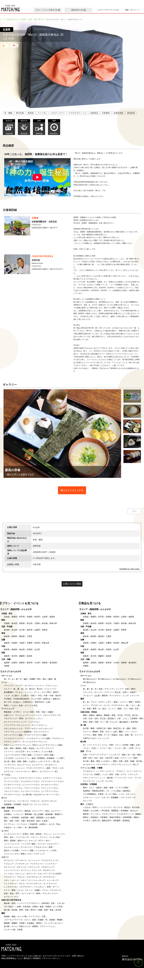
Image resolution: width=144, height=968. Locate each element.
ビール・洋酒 (107, 745)
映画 (6, 837)
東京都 (44, 623)
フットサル (8, 874)
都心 (44, 679)
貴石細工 (111, 718)
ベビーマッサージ (22, 771)
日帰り (33, 696)
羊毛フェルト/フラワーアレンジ (17, 745)
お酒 (48, 702)
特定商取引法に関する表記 (129, 569)
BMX (38, 893)
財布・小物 (114, 774)
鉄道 (20, 705)
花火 (11, 837)
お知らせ (37, 956)
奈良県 (37, 643)
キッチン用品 (110, 794)
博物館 (59, 920)
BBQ (6, 841)
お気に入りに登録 (72, 584)
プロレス (20, 877)
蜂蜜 (92, 728)
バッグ (104, 774)
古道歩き (7, 827)
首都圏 (32, 679)
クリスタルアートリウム (14, 738)
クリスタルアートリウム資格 (38, 738)
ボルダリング (48, 870)
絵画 (116, 758)
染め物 (14, 910)
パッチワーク (9, 765)
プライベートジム (47, 926)
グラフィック (125, 758)
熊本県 (29, 663)
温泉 (38, 821)
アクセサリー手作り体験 (43, 755)
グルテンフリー (58, 113)
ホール (14, 926)
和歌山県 (45, 643)
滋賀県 (6, 643)
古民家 (19, 930)
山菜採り (43, 824)
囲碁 (25, 761)
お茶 (138, 745)
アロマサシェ (57, 738)
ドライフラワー (102, 764)
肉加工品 (117, 728)
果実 (94, 709)
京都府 (14, 643)
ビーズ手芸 (57, 907)
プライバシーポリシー (51, 958)
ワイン (117, 745)
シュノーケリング (11, 870)
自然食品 (94, 113)
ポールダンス (9, 801)
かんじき (113, 722)
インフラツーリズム (49, 791)
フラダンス (34, 801)
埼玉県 (29, 623)
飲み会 (117, 692)
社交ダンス (27, 804)
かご (102, 722)
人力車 (53, 850)
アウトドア (8, 685)
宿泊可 (58, 696)
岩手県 (22, 617)
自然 (127, 689)
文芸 (85, 755)
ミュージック (58, 834)
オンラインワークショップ (15, 722)
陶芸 (115, 761)
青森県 (14, 617)
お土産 (97, 696)
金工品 (135, 715)
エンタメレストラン (12, 834)
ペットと (28, 692)
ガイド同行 (46, 692)
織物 (85, 715)
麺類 (120, 732)
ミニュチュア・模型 (117, 755)
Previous (6, 433)
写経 (43, 712)
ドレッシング (103, 738)
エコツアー (55, 811)
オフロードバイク (11, 897)
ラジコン (43, 837)
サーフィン (25, 870)
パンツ (128, 771)
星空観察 (15, 817)
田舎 (100, 689)
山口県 (37, 649)
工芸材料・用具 (136, 718)
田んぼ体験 (38, 814)
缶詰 (121, 735)
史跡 (46, 910)
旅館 (13, 916)
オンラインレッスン (33, 718)
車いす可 (7, 702)
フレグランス (88, 781)
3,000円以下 (28, 702)
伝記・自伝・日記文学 (103, 758)
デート (37, 692)
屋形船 (12, 841)
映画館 (6, 916)
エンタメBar (54, 837)
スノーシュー (33, 860)
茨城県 (6, 623)
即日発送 (105, 811)
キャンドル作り (32, 751)
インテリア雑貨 (121, 788)
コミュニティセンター (53, 923)
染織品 (91, 715)
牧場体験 (49, 814)
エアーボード (20, 860)
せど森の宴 (27, 794)
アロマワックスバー (12, 742)
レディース (134, 696)
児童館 (22, 923)
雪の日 (39, 689)
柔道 (11, 893)
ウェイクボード (10, 883)
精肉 (109, 728)
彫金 (51, 910)
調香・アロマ (52, 768)
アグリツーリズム (31, 788)
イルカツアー (52, 844)
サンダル (109, 781)
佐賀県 (14, 663)
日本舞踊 (17, 804)
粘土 (104, 709)
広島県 (29, 649)
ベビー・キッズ (134, 778)
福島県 (52, 617)
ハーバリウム (33, 722)
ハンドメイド (35, 715)
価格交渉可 (106, 820)
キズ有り (86, 820)
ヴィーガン (42, 113)
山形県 (44, 617)
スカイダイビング (33, 877)
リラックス (87, 692)
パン (126, 732)
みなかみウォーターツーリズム (46, 794)
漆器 (113, 715)
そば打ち (32, 761)
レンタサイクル (10, 887)
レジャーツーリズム (30, 785)
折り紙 (85, 761)
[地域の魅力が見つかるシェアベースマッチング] (10, 8)
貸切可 (55, 692)
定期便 (85, 811)
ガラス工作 (19, 751)
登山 (47, 811)
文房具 (100, 794)
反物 (90, 722)
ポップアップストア (44, 748)
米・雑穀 (8, 113)
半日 (40, 696)
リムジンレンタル (11, 854)
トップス (99, 771)
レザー (109, 702)
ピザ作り (17, 712)
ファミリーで (49, 689)
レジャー (39, 685)
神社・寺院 (8, 821)
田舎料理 (33, 824)
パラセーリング (47, 867)
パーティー (108, 692)
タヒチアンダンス (48, 801)
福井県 (29, 630)
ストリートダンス (41, 804)
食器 (111, 788)
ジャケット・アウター (114, 771)
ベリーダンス (22, 801)
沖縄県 (6, 666)
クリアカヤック (21, 864)
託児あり (17, 702)
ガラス (101, 702)
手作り (95, 807)
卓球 (48, 887)
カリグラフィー (46, 771)
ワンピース (87, 774)
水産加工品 (100, 728)
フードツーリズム (11, 781)
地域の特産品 (114, 817)
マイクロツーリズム (12, 794)
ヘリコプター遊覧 (28, 844)
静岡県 (14, 636)
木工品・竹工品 (123, 715)
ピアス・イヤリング (129, 774)
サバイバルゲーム (33, 883)
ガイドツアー (37, 811)
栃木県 (14, 623)
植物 (119, 709)
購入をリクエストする (72, 490)
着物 (85, 722)
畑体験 (6, 811)
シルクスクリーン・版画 (25, 758)
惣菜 (134, 728)
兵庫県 (29, 643)
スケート (28, 890)
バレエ (20, 890)
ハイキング (17, 814)
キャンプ (32, 841)
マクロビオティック (77, 113)
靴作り (34, 771)
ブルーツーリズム (11, 791)
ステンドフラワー (40, 732)
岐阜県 (6, 636)
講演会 (38, 834)
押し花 (56, 761)
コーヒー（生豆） (90, 748)
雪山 (58, 824)
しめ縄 (18, 907)
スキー (23, 880)
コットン (111, 709)
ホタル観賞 (50, 817)
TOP (3, 956)
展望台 (39, 923)
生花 (137, 709)
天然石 (137, 702)
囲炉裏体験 (33, 827)
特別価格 (124, 811)
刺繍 (40, 910)
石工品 (102, 718)
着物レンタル (26, 854)
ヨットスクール (49, 883)
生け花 (6, 761)
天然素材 (106, 113)
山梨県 (37, 630)
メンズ (125, 696)
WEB (21, 718)
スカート (137, 771)
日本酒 (125, 745)
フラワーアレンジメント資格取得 (17, 732)
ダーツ (55, 887)
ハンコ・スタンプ (101, 797)
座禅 (21, 910)
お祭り (125, 692)
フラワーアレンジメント (14, 768)
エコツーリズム (10, 778)
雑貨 (105, 788)
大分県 (37, 663)
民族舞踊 (7, 804)
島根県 (14, 649)
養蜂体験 (28, 814)
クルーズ (41, 844)
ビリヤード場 (9, 930)
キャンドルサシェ (39, 725)
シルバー (123, 702)
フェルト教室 (46, 751)
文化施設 (30, 923)
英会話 (31, 748)
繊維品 (99, 715)
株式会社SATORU (132, 958)
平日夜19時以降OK (21, 699)
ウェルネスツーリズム (30, 781)
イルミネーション (11, 847)
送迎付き (46, 699)
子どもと (18, 692)
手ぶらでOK (36, 699)
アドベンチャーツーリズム (52, 781)
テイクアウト (114, 696)
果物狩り (58, 814)
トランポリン (39, 887)
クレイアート (37, 765)
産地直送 (131, 113)
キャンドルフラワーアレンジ (34, 742)
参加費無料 (8, 692)
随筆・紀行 (87, 758)
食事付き (56, 699)
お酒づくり (8, 715)
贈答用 (104, 696)
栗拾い (6, 817)
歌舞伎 (48, 907)
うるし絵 (60, 903)
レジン (85, 705)
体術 (25, 748)
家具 (85, 788)
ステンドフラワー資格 (13, 735)
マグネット (87, 797)
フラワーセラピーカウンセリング (38, 728)
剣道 (6, 893)
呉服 (96, 722)
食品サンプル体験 (11, 850)
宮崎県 (44, 663)
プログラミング (10, 718)
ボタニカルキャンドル (13, 728)
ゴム (125, 709)
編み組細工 (124, 722)
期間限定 (115, 811)
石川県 (22, 630)
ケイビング (8, 864)
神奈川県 (53, 623)
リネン (133, 705)
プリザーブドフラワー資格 (35, 735)
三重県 (29, 636)
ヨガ (61, 768)
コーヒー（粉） (121, 748)
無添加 (31, 113)
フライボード (9, 877)
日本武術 (26, 907)
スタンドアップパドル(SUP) (49, 874)
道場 (34, 920)
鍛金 (41, 907)
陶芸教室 (7, 712)
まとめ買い (95, 811)
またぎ (51, 824)
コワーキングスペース (13, 920)
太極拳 (50, 712)
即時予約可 (39, 702)
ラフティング (39, 854)
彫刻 (135, 758)
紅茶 (131, 748)
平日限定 (7, 699)
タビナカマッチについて (53, 956)
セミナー (7, 689)
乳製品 (114, 735)
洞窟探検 (39, 817)
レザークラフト (44, 761)
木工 (56, 771)
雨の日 (32, 689)
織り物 (6, 910)
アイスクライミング (49, 860)
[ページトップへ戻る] (138, 962)
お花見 (44, 821)
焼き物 (58, 910)
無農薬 (138, 814)
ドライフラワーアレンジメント (17, 725)
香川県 (14, 656)
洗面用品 (126, 791)
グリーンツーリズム (49, 788)
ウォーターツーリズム (30, 791)
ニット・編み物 (106, 778)
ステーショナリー (90, 778)
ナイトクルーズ (21, 837)
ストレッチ (36, 870)
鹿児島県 (53, 663)
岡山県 (22, 649)
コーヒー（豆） (106, 748)
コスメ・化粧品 (95, 788)
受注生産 (20, 113)
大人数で (24, 696)
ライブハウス (34, 916)
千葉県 (37, 623)
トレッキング (52, 880)
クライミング (33, 867)
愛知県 (22, 636)
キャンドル (87, 801)
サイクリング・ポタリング (15, 867)
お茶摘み (7, 814)
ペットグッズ (120, 778)
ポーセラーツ (50, 765)
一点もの (86, 807)
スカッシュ (19, 874)
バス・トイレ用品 (113, 791)
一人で (6, 696)
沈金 (52, 903)
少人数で (15, 696)
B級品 (136, 817)
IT (59, 715)
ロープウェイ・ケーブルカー (16, 824)
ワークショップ (21, 715)
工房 (43, 916)
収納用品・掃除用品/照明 (93, 791)
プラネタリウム (40, 847)
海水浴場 (30, 821)
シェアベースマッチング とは (19, 956)
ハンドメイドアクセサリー (28, 903)
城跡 (32, 817)
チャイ (138, 748)
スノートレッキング (36, 880)
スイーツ (138, 735)
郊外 (39, 679)
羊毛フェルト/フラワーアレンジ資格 (47, 745)
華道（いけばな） (103, 761)
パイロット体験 (27, 850)
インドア (18, 685)
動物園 (6, 923)
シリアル (86, 735)
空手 (17, 893)
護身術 (18, 748)
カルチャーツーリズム (52, 778)
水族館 (40, 920)
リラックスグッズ (127, 797)
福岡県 (6, 663)
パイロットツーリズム (13, 788)
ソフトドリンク (93, 745)
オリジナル (117, 807)
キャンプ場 (21, 916)
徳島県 (6, 656)
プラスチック (96, 705)
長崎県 (22, 663)
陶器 (130, 702)
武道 (6, 748)
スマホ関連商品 (89, 794)
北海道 (6, 617)
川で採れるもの (134, 679)
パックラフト (50, 864)
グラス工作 (8, 758)
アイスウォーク (36, 864)
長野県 (44, 630)
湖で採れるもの (89, 682)
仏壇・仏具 (87, 718)
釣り (48, 841)
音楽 (126, 761)
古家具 (35, 907)
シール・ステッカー (127, 794)
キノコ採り (17, 827)
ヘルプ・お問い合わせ (74, 956)
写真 (38, 712)
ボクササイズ (48, 877)
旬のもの (133, 811)
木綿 (131, 709)
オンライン (29, 685)
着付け (33, 910)
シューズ (99, 781)
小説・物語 (136, 755)
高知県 (29, 656)
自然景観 (24, 817)
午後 (51, 696)
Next (118, 433)
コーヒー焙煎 (28, 712)
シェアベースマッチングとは (108, 10)
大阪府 (22, 643)
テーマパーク (26, 847)
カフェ (27, 920)
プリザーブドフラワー (35, 768)
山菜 (115, 732)
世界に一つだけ (10, 705)
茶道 (27, 910)
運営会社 (27, 958)
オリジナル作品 (31, 705)
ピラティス (8, 771)
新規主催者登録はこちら (11, 958)
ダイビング (8, 860)
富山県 (14, 630)
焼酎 (132, 745)
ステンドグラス (49, 715)
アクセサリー (88, 771)
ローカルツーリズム (49, 785)
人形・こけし (122, 718)
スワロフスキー (117, 705)
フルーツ (86, 732)
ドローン (34, 837)
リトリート (8, 751)
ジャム (133, 732)
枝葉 (89, 709)
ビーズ (106, 705)
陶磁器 (106, 715)
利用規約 (36, 958)
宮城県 (29, 617)
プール (44, 890)
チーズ (106, 735)
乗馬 (13, 890)
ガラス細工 (8, 907)
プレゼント (87, 696)
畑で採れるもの (89, 679)
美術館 (52, 920)
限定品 (127, 807)
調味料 (95, 732)
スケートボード (27, 893)
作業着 (97, 774)
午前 (45, 696)
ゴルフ (21, 883)
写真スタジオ (24, 926)
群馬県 (22, 623)
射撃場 (35, 926)
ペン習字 (60, 758)
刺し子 (136, 764)
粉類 (127, 735)
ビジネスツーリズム (12, 785)
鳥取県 (6, 649)
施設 (25, 679)
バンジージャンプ (11, 844)
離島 (50, 679)
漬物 (94, 735)
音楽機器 (114, 797)
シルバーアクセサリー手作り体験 (17, 755)
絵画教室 (50, 758)
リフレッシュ (50, 685)
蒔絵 (13, 903)
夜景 (50, 847)
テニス (6, 890)
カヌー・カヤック (11, 880)
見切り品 (96, 820)
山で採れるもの (119, 679)
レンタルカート (42, 850)
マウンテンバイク (49, 893)
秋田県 (37, 617)
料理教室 (41, 758)
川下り (41, 841)
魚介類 (85, 728)
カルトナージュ (23, 765)
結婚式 (133, 692)
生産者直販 (118, 113)
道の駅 (6, 926)
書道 (13, 761)
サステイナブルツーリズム (30, 778)
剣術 (11, 748)
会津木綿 (45, 903)
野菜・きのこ (105, 732)
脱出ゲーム (22, 841)
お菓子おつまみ (89, 738)
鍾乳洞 (27, 811)
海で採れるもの (104, 679)
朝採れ (85, 817)
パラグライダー (25, 887)
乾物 (100, 735)
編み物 (6, 903)
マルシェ (47, 834)
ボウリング (31, 874)
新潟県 (6, 630)
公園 (23, 821)
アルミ (93, 702)
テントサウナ (17, 811)
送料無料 (116, 820)
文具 (96, 718)
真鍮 (115, 702)
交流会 (25, 834)
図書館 (14, 923)
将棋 (19, 761)
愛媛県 (22, 656)
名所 (17, 821)
